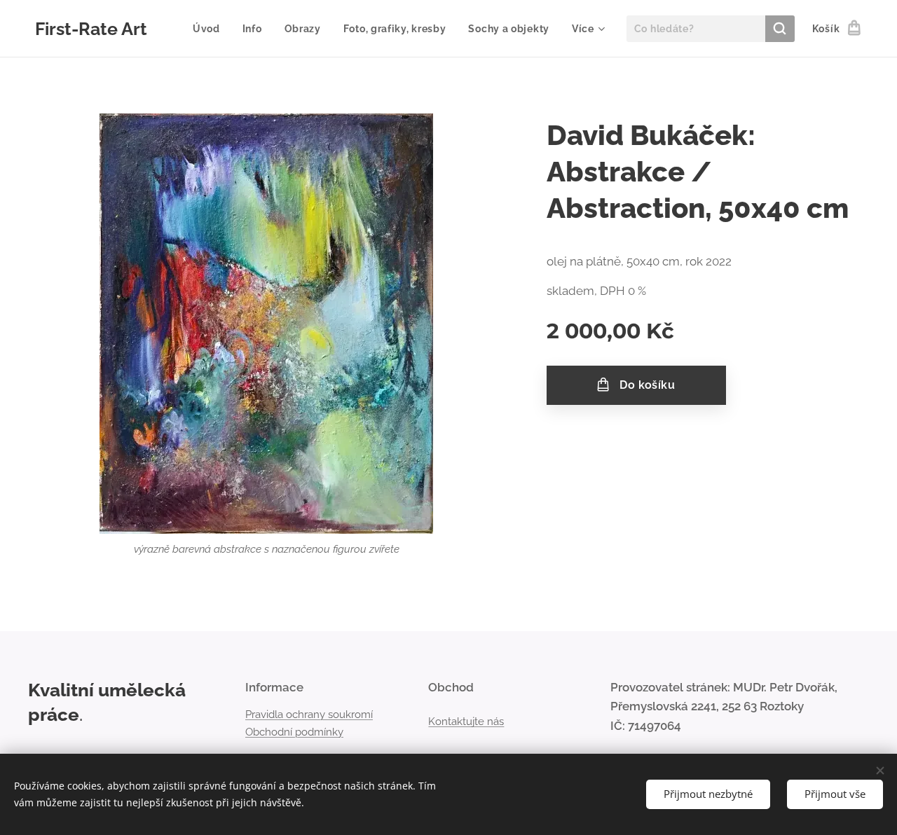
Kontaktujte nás (466, 721)
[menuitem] (210, 28)
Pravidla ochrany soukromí (309, 714)
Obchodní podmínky (294, 732)
